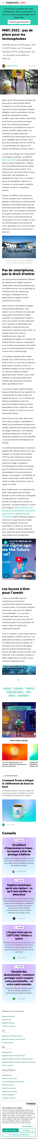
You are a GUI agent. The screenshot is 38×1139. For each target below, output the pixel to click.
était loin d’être (9, 160)
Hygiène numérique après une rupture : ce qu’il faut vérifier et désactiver (19, 889)
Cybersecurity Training (9, 1091)
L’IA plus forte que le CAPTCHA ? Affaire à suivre (19, 935)
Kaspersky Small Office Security (12, 1036)
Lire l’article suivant (10, 776)
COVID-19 (29, 688)
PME (3, 1047)
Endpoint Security (8, 1085)
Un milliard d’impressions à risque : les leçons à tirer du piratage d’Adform (19, 849)
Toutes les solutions (8, 1026)
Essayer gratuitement (19, 22)
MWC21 (30, 260)
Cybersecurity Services (9, 1078)
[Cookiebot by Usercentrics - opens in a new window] (27, 1104)
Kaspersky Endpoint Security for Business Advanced (19, 1062)
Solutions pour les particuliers (13, 1011)
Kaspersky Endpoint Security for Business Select (17, 1059)
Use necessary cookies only (19, 1135)
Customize (26, 1130)
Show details (26, 1126)
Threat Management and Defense (13, 1081)
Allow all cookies (10, 1130)
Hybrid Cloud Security (9, 1088)
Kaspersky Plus (6, 1019)
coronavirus (18, 688)
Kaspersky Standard (8, 1016)
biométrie (7, 688)
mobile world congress (15, 692)
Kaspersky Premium (8, 1023)
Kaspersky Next (7, 1052)
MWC (28, 692)
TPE (3, 1031)
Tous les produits (7, 1042)
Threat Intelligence (8, 1095)
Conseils (20, 840)
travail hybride (23, 696)
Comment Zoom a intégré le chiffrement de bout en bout (18, 783)
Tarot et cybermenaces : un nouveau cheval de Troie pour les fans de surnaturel (14, 764)
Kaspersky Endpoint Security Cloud (13, 1039)
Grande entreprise (8, 1070)
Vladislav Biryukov (12, 66)
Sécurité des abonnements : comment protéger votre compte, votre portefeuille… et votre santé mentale (19, 978)
